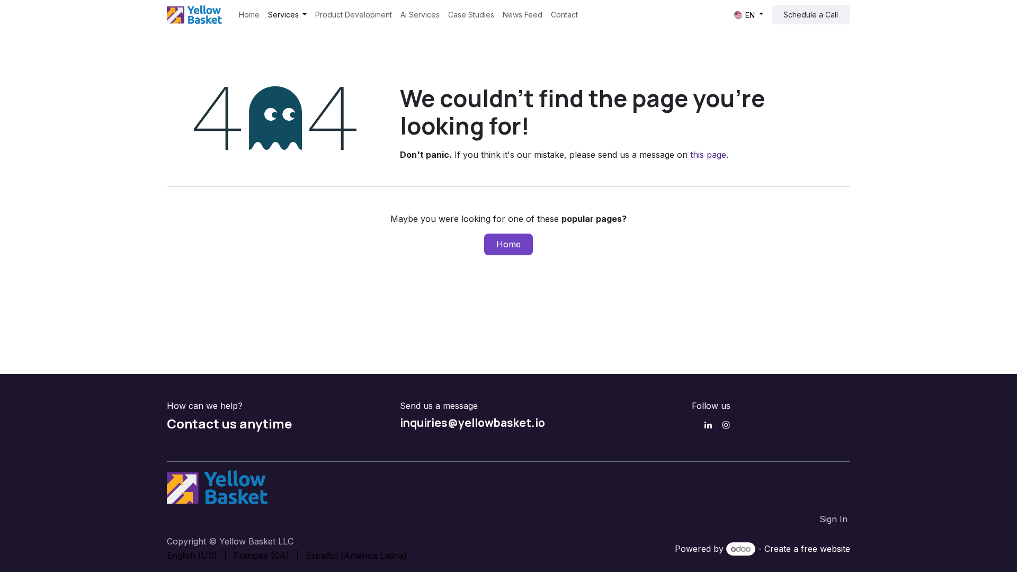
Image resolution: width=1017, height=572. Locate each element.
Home (508, 244)
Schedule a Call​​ (810, 14)
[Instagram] (726, 424)
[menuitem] (249, 14)
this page (708, 154)
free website (825, 548)
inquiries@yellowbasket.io (472, 422)
